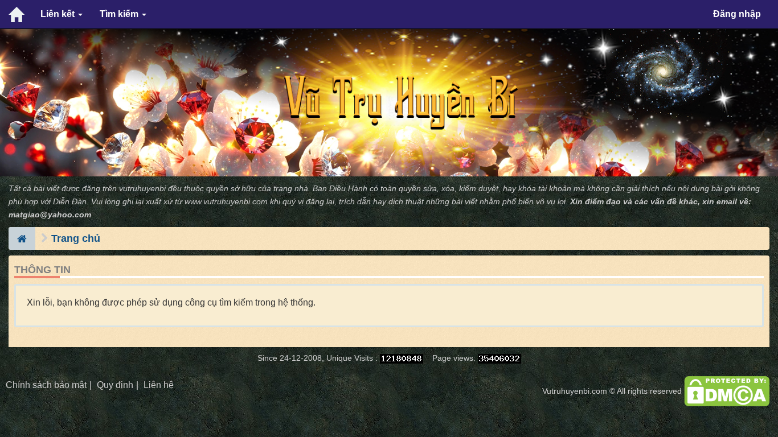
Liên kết (58, 14)
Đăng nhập (737, 14)
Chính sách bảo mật (46, 385)
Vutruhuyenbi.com (574, 391)
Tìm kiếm (120, 14)
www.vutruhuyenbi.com (226, 201)
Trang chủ (75, 238)
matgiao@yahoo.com (50, 215)
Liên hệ (159, 385)
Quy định (115, 385)
